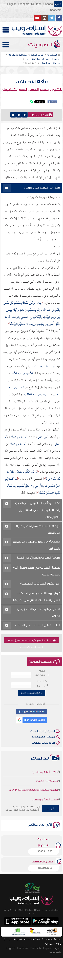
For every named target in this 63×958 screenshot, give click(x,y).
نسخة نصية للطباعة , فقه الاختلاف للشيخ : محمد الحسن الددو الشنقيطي (30, 641)
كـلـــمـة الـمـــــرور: (42, 683)
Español (48, 4)
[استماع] (25, 115)
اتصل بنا (18, 939)
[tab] (31, 188)
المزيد (50, 808)
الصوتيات (40, 45)
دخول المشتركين (31, 692)
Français (23, 4)
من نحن (8, 939)
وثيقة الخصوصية (51, 939)
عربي (58, 4)
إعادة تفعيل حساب (43, 742)
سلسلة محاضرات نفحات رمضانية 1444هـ (33, 786)
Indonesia (55, 10)
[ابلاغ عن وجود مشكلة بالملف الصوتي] (13, 115)
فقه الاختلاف (31, 82)
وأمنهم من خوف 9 (47, 777)
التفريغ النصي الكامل (39, 115)
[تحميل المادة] (19, 115)
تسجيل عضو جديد (43, 736)
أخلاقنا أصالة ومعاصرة (45, 768)
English (11, 4)
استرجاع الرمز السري (42, 731)
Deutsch (36, 4)
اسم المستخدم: (42, 673)
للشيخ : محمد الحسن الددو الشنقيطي (31, 90)
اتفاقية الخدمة (32, 939)
